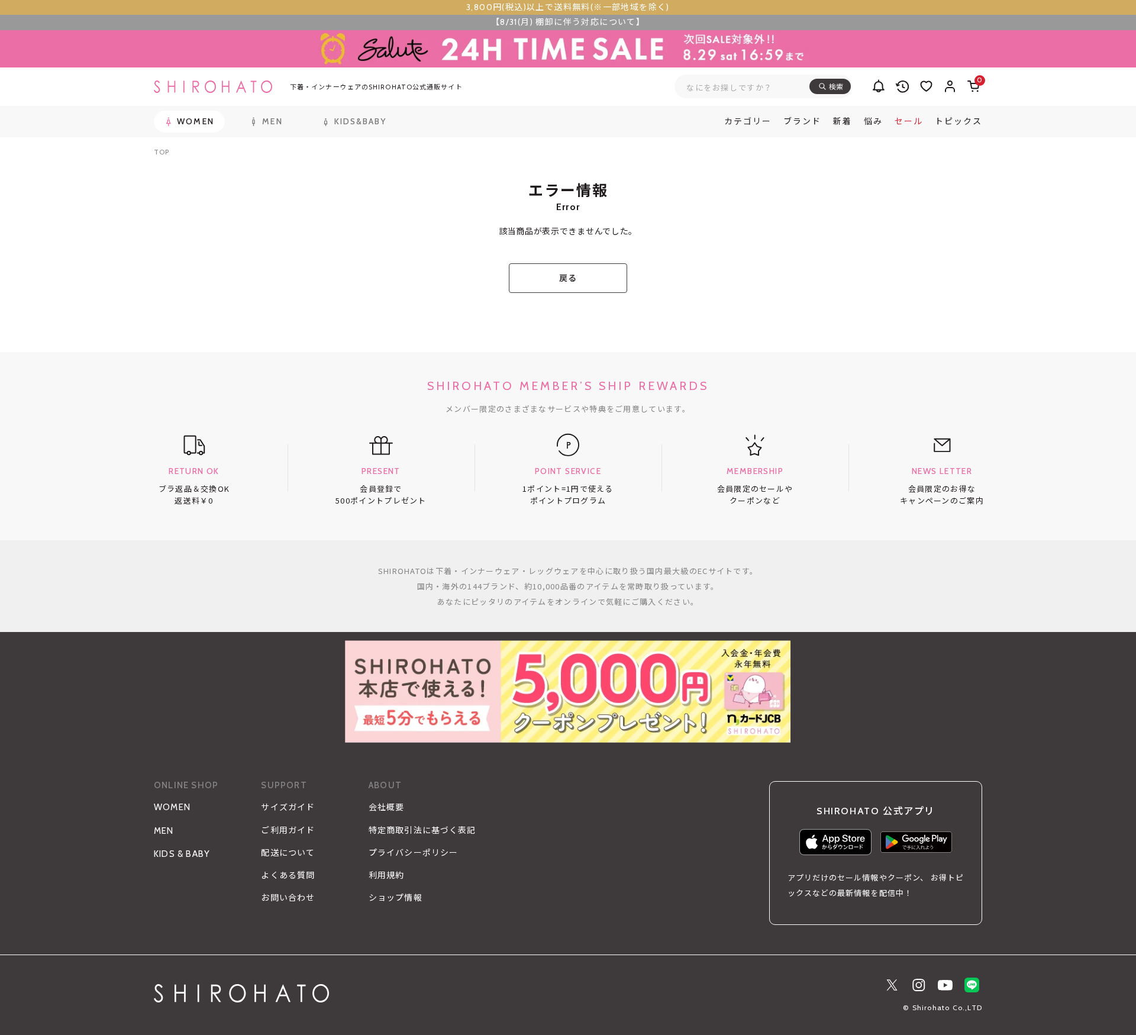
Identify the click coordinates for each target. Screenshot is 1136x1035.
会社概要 (386, 807)
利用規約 (386, 875)
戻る (567, 278)
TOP (161, 151)
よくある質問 (288, 875)
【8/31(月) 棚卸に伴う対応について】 (568, 22)
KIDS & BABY (182, 854)
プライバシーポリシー (413, 852)
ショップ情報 (395, 897)
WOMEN (172, 807)
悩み (873, 121)
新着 (842, 121)
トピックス (958, 121)
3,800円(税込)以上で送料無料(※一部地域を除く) (568, 7)
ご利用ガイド (288, 830)
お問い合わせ (288, 897)
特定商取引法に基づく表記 (422, 830)
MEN (164, 831)
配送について (288, 852)
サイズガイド (288, 807)
